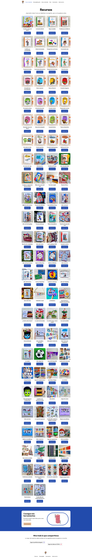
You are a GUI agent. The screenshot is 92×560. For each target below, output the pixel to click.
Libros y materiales (44, 2)
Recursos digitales (29, 2)
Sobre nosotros (61, 2)
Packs (50, 2)
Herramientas (54, 2)
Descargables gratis (36, 2)
